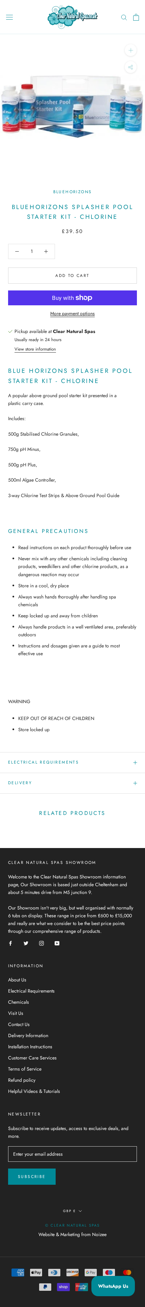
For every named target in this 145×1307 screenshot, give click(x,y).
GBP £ (69, 1210)
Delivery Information (28, 1035)
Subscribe (32, 1177)
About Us (17, 979)
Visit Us (15, 1013)
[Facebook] (10, 943)
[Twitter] (26, 943)
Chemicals (18, 1002)
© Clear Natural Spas (72, 1225)
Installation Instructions (30, 1046)
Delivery (20, 783)
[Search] (124, 17)
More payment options (72, 313)
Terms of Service (24, 1069)
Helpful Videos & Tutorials (34, 1091)
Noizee (99, 1234)
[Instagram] (41, 943)
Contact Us (19, 1024)
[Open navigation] (9, 17)
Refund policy (21, 1080)
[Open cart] (136, 17)
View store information (35, 349)
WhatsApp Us (113, 1286)
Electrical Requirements (43, 762)
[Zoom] (131, 50)
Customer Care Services (32, 1057)
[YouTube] (57, 943)
